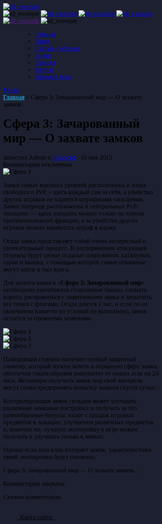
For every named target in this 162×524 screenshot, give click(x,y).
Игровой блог (53, 76)
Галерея (45, 62)
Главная (45, 34)
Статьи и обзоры (57, 48)
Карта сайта (36, 517)
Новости (63, 157)
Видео (43, 55)
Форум (44, 69)
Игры (42, 41)
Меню (11, 90)
